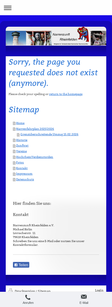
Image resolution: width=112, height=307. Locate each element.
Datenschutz (25, 179)
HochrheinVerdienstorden (34, 157)
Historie (21, 140)
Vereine (21, 151)
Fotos (20, 162)
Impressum (24, 173)
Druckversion (25, 291)
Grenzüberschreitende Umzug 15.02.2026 (49, 134)
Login (99, 290)
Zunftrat (22, 145)
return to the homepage (65, 94)
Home (20, 123)
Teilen (23, 265)
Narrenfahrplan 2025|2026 (35, 129)
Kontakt (22, 168)
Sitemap (44, 291)
